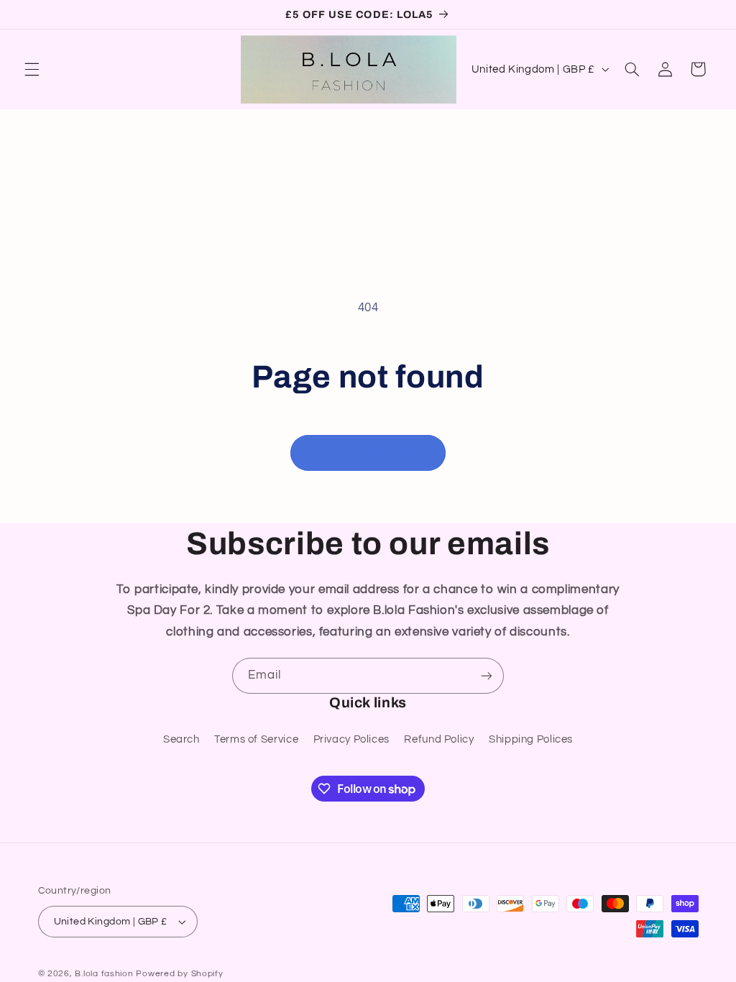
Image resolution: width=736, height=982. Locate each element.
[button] (31, 69)
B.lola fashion (105, 974)
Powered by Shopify (179, 974)
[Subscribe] (486, 675)
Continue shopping (368, 453)
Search (181, 739)
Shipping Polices (531, 739)
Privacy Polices (351, 739)
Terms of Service (256, 739)
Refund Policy (439, 739)
